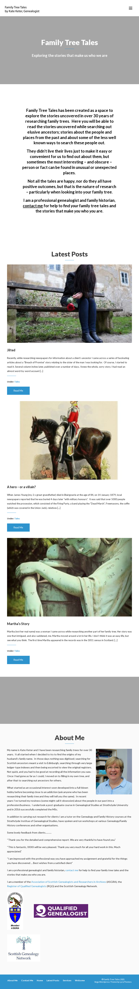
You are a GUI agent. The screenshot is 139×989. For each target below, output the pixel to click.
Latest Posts (53, 980)
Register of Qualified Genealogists (26, 886)
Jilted (11, 350)
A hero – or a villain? (21, 487)
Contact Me (27, 980)
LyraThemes (126, 982)
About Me (12, 980)
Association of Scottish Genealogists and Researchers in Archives (68, 881)
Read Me (18, 390)
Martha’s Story (18, 624)
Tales (17, 381)
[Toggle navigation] (131, 8)
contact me (33, 205)
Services (67, 980)
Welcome (80, 980)
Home (40, 980)
